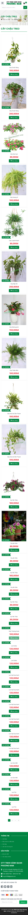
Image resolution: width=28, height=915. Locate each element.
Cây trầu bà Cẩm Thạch (14, 413)
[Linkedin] (11, 886)
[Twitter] (5, 886)
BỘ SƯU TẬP (7, 19)
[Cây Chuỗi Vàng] (14, 50)
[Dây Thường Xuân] (14, 628)
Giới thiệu (4, 839)
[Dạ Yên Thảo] (14, 483)
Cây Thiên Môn (14, 370)
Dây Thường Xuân (14, 631)
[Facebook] (2, 886)
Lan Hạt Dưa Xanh (14, 675)
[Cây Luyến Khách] (14, 223)
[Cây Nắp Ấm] (14, 266)
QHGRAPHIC (14, 912)
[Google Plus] (8, 886)
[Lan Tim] (14, 789)
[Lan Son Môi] (14, 760)
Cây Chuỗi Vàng (14, 67)
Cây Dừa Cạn (14, 154)
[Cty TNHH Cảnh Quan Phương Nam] (14, 3)
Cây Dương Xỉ (14, 197)
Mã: (5, 64)
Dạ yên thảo (14, 543)
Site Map (4, 844)
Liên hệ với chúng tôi (7, 846)
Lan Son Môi (14, 763)
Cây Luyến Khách (14, 240)
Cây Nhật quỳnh (14, 327)
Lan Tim (14, 792)
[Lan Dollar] (14, 643)
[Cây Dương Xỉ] (14, 180)
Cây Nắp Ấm (14, 284)
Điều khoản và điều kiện (8, 841)
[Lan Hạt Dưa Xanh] (14, 672)
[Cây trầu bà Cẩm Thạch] (14, 396)
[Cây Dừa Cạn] (14, 137)
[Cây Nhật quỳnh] (14, 310)
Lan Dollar (14, 646)
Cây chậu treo (14, 19)
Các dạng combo (6, 856)
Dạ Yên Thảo (14, 500)
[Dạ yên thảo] (14, 526)
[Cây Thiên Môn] (14, 353)
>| (18, 820)
